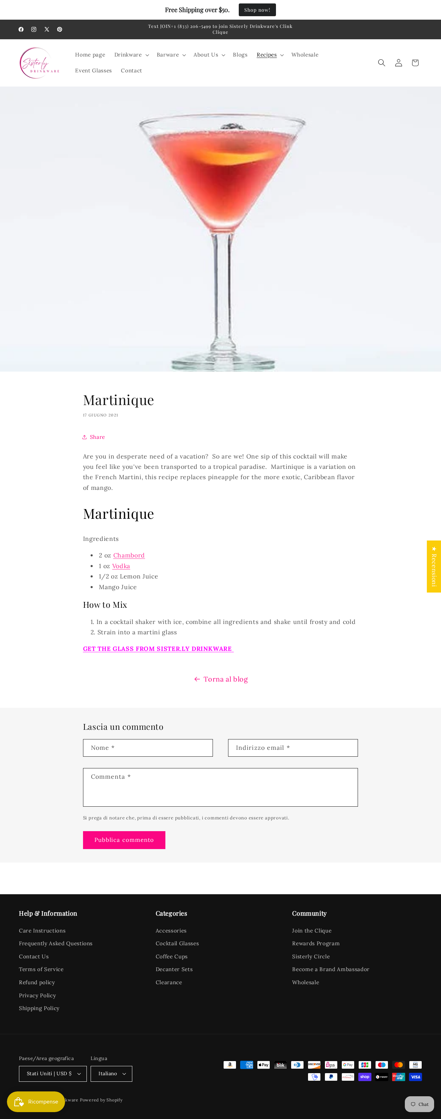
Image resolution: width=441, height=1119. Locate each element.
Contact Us (34, 956)
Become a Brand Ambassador (331, 969)
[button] (131, 55)
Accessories (171, 930)
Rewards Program (316, 943)
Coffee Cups (172, 956)
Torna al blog (226, 679)
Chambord (129, 555)
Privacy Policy (37, 995)
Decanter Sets (174, 969)
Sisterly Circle (311, 956)
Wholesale (305, 982)
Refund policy (37, 982)
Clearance (169, 982)
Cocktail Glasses (177, 943)
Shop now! (257, 10)
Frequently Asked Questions (56, 943)
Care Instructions (42, 930)
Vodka (121, 566)
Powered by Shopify (101, 1099)
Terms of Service (41, 969)
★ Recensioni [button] (434, 566)
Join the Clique (311, 930)
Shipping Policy (39, 1008)
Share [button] (97, 437)
